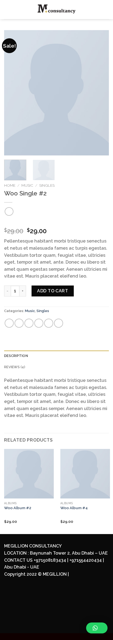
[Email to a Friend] (38, 323)
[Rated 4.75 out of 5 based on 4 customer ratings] (56, 222)
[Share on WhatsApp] (9, 323)
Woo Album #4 (74, 508)
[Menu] (7, 9)
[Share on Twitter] (28, 323)
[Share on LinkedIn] (58, 323)
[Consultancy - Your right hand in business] (56, 9)
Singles (47, 185)
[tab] (56, 355)
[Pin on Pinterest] (48, 323)
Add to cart (52, 290)
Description (16, 356)
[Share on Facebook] (19, 323)
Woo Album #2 (17, 508)
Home (9, 185)
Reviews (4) (14, 367)
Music (27, 185)
